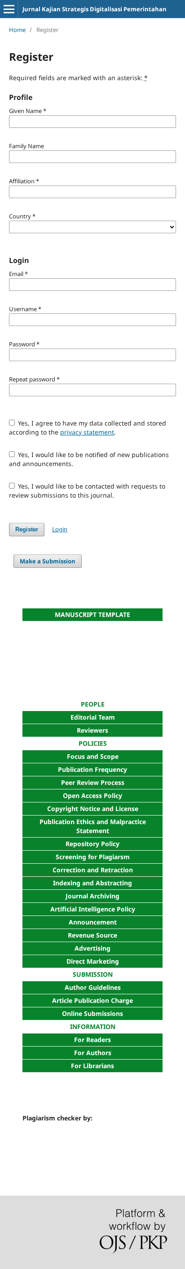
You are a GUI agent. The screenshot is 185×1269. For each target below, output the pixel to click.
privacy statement (87, 432)
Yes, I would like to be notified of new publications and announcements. (89, 459)
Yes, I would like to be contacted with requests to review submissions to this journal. (87, 490)
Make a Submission (47, 561)
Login (59, 529)
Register (26, 529)
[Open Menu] (9, 9)
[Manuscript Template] (92, 660)
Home (17, 30)
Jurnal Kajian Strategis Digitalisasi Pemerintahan (94, 9)
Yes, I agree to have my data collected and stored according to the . (88, 427)
